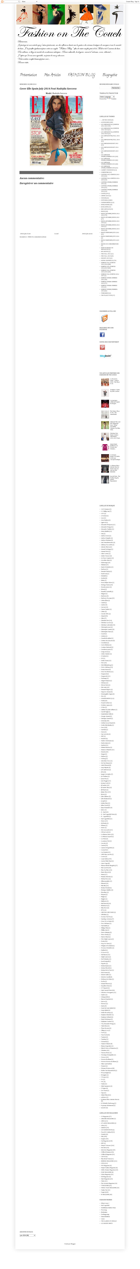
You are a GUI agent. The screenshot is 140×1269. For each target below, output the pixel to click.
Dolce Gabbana (105, 667)
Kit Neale (103, 823)
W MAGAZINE (105, 1194)
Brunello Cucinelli (106, 591)
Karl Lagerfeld (105, 819)
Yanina (103, 1084)
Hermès (103, 752)
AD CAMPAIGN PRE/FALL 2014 (110, 139)
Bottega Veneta (105, 585)
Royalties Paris (105, 986)
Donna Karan (105, 669)
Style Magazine (105, 1179)
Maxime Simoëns (105, 876)
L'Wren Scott (104, 832)
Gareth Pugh (104, 712)
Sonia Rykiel (104, 1010)
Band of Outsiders (106, 567)
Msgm (103, 896)
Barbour (103, 569)
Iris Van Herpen (105, 763)
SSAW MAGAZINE (106, 1172)
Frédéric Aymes (105, 705)
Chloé (102, 618)
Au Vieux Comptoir (106, 558)
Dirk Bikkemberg (106, 665)
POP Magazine (105, 1165)
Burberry (103, 596)
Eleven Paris (104, 685)
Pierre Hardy (104, 934)
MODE (103, 211)
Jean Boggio (104, 781)
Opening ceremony (106, 919)
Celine (103, 611)
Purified (103, 950)
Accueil (56, 233)
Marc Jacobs (104, 867)
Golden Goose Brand (107, 723)
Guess (102, 732)
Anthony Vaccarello (106, 545)
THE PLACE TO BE (106, 295)
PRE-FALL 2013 (106, 254)
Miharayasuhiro (105, 881)
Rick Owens (104, 972)
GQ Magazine (105, 1141)
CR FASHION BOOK (106, 1130)
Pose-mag (104, 1210)
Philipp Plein (104, 928)
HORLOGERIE (105, 204)
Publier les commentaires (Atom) (37, 237)
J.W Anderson (105, 769)
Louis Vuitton (105, 859)
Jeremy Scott (104, 783)
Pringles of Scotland (106, 945)
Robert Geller (105, 974)
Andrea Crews (105, 536)
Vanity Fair (104, 1190)
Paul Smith (104, 925)
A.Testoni (103, 516)
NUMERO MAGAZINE (107, 1161)
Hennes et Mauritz (106, 749)
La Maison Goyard (106, 836)
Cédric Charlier (105, 654)
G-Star (103, 707)
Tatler (103, 1181)
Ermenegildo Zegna (106, 694)
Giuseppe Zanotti (106, 718)
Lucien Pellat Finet (106, 861)
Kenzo (103, 821)
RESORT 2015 (105, 258)
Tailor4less (104, 1026)
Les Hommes (104, 852)
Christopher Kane (106, 631)
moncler (103, 1108)
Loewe (103, 856)
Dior (102, 663)
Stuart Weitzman (106, 1019)
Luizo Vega (104, 863)
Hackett (103, 738)
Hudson (103, 756)
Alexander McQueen (106, 524)
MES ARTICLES (105, 209)
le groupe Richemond (107, 1105)
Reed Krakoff (105, 961)
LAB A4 (103, 1156)
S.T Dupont (104, 988)
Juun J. (102, 810)
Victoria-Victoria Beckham (108, 1061)
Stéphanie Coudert (106, 1021)
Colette (103, 636)
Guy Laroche (104, 734)
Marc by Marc (105, 870)
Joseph (103, 801)
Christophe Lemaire (106, 629)
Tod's (102, 1032)
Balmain (103, 565)
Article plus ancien (87, 233)
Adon (102, 1125)
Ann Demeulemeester (107, 542)
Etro (102, 696)
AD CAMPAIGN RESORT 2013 (109, 143)
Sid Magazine (105, 1176)
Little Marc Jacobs (106, 854)
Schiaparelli (104, 997)
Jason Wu (103, 778)
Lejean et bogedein (106, 847)
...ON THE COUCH (106, 120)
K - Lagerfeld (105, 816)
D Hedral (103, 656)
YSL (102, 1081)
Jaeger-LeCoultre (106, 774)
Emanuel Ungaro (105, 689)
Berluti (103, 578)
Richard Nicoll (105, 968)
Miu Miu (103, 885)
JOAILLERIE (104, 207)
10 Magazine (105, 1116)
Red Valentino (105, 959)
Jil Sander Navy (105, 787)
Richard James (105, 966)
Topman (103, 1037)
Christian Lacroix (106, 622)
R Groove (104, 952)
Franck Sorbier (105, 703)
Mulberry (103, 901)
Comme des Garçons (107, 640)
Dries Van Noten (105, 671)
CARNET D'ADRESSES (107, 170)
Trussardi (104, 1041)
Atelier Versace (105, 556)
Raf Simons (104, 954)
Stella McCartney (106, 1012)
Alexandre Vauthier (106, 529)
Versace (103, 1057)
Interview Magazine (106, 1150)
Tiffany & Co (104, 1030)
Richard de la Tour (106, 970)
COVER (103, 193)
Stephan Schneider (106, 1015)
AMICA (103, 1121)
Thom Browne (105, 1028)
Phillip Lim (104, 930)
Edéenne (103, 683)
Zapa (102, 1093)
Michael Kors (105, 879)
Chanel (103, 616)
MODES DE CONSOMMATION (109, 244)
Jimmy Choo (104, 792)
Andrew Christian (106, 540)
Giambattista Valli (106, 714)
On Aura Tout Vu (105, 917)
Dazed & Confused (106, 1132)
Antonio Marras (105, 547)
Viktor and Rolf (105, 1064)
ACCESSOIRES (105, 122)
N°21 (102, 910)
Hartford (103, 745)
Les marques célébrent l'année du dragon (115, 402)
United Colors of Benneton (108, 1048)
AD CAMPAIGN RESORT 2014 (109, 147)
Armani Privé (104, 551)
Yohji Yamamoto (105, 1086)
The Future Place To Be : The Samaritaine (115, 413)
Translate (113, 99)
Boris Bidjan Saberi (106, 582)
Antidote (103, 1127)
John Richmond (105, 798)
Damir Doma (104, 660)
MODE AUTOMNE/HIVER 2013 (110, 217)
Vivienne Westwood (106, 1068)
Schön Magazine (105, 1174)
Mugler (103, 899)
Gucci (102, 727)
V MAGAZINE (105, 1185)
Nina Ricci (104, 908)
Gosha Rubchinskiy (106, 725)
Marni (102, 874)
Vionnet (103, 1066)
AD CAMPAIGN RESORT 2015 (109, 151)
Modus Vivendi (105, 888)
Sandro (103, 995)
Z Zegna (103, 1088)
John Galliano (104, 796)
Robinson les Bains (106, 979)
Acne (102, 518)
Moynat (103, 894)
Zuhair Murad (105, 1095)
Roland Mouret (105, 983)
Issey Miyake (104, 767)
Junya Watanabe (105, 807)
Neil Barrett (104, 903)
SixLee (103, 1001)
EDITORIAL (104, 200)
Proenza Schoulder (106, 948)
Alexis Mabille (105, 531)
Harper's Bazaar (106, 1145)
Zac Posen (104, 1090)
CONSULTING (105, 172)
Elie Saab (103, 687)
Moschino (104, 892)
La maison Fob (105, 841)
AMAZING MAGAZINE (107, 1118)
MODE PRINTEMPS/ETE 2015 (110, 240)
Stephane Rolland (106, 1017)
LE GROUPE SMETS (107, 1223)
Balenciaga (104, 562)
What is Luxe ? (105, 1203)
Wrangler (104, 1075)
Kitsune (103, 825)
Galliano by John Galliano (108, 709)
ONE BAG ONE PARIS (107, 912)
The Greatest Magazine (107, 1183)
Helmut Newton (105, 747)
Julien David (104, 805)
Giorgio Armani (105, 716)
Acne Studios (104, 520)
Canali (103, 602)
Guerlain (103, 729)
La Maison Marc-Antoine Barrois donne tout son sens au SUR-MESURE (115, 469)
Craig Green (104, 651)
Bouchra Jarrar (105, 587)
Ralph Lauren (105, 957)
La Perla (103, 839)
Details (103, 1134)
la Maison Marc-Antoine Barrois (110, 1099)
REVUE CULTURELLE (107, 260)
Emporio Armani (105, 692)
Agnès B (103, 522)
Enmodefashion (105, 1216)
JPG (102, 772)
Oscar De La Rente (106, 921)
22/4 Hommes (105, 509)
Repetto (103, 963)
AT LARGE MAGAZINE (107, 1123)
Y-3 (102, 1079)
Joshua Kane (104, 803)
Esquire (103, 1139)
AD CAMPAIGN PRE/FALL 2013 (110, 136)
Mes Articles (52, 75)
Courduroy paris (105, 649)
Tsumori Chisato (105, 1043)
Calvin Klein (104, 600)
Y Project (103, 1077)
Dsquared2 (104, 676)
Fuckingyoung (105, 1214)
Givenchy (103, 721)
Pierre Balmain (105, 932)
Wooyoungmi (105, 1072)
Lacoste (103, 843)
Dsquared (104, 674)
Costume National (106, 647)
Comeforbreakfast (106, 638)
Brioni (103, 589)
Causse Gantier (105, 609)
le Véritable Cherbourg (107, 1103)
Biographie (109, 75)
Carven (103, 607)
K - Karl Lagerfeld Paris (108, 814)
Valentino (103, 1050)
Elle (102, 1136)
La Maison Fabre (106, 834)
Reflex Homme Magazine (108, 1170)
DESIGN (103, 198)
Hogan (103, 754)
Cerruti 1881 (104, 614)
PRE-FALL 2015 (106, 256)
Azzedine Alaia (105, 560)
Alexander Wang (105, 527)
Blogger (73, 1244)
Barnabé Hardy (105, 571)
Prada (103, 941)
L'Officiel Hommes (106, 1152)
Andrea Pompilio (106, 538)
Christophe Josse (105, 627)
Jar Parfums (104, 776)
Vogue (103, 1192)
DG (102, 658)
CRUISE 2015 (105, 195)
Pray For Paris (105, 943)
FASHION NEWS (106, 202)
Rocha (103, 981)
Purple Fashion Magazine (108, 1167)
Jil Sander (103, 785)
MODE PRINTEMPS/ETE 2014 (110, 236)
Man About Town (106, 1159)
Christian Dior (105, 620)
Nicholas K (104, 905)
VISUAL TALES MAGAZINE (108, 1187)
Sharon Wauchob (106, 999)
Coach (103, 634)
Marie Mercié (105, 872)
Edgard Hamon (105, 680)
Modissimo (104, 1212)
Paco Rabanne (105, 923)
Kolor (102, 827)
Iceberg (103, 758)
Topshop (103, 1039)
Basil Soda (104, 573)
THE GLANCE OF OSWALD (109, 1221)
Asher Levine (104, 553)
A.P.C (102, 513)
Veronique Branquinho (107, 1055)
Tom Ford (104, 1035)
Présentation (28, 75)
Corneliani (104, 643)
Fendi (102, 700)
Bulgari (103, 593)
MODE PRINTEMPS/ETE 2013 (110, 232)
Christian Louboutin (106, 625)
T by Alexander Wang (107, 1023)
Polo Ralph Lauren (106, 939)
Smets (102, 1006)
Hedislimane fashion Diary (108, 1207)
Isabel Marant (105, 765)
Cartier (103, 605)
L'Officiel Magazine (106, 1154)
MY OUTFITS (104, 251)
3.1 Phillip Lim (105, 511)
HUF (102, 736)
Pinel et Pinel (104, 937)
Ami (102, 533)
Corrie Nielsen (105, 645)
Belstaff (103, 576)
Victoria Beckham (106, 1059)
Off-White (103, 914)
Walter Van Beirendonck (108, 1070)
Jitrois (102, 794)
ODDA (103, 1163)
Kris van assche (105, 830)
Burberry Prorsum (106, 598)
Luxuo (103, 1219)
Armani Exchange (106, 549)
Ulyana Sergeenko (106, 1046)
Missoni (103, 883)
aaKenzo (103, 1097)
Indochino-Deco (105, 761)
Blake (102, 580)
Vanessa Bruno (105, 1052)
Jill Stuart (103, 790)
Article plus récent (25, 233)
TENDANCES (105, 293)
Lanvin (103, 845)
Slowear (103, 1003)
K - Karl (103, 812)
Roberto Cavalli (105, 977)
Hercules (103, 1147)
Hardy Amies (104, 743)
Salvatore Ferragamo (107, 992)
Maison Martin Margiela (108, 865)
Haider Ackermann (106, 741)
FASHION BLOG (81, 75)
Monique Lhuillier (106, 890)
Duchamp (104, 678)
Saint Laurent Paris (106, 990)
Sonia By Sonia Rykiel (107, 1008)
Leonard (103, 850)
